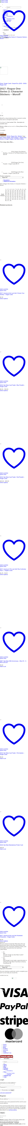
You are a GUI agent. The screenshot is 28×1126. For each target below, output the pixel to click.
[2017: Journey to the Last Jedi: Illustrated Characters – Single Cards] (11, 900)
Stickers (20, 136)
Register (2, 1112)
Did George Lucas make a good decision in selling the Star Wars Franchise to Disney (15, 961)
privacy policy (13, 1110)
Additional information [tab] (9, 181)
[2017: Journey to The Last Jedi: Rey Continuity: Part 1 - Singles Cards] (9, 534)
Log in (12, 1090)
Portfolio (5, 1048)
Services (5, 1050)
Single (7, 139)
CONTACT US (7, 1053)
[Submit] (4, 1063)
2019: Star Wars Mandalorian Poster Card (11, 845)
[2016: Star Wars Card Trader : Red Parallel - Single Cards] (11, 442)
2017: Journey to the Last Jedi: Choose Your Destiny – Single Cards (12, 294)
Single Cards (7, 83)
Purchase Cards (11, 1073)
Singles (11, 139)
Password (3, 1087)
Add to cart (3, 134)
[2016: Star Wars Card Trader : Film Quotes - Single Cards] (11, 718)
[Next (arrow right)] (2, 1117)
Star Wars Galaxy (19, 139)
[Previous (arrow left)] (0, 1117)
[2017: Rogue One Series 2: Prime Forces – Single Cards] (7, 113)
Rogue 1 (16, 137)
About (4, 1046)
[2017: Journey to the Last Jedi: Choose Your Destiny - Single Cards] (9, 258)
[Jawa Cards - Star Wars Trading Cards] (4, 1)
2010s (8, 136)
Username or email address (8, 1082)
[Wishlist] (0, 6)
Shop (1, 83)
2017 (1, 137)
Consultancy (10, 1070)
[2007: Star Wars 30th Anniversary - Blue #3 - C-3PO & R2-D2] (11, 626)
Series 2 (2, 139)
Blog (4, 1047)
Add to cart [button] (3, 666)
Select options (4, 298)
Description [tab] (7, 180)
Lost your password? (5, 1093)
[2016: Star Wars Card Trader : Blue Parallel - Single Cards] (11, 350)
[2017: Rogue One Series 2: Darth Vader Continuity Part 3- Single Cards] (7, 105)
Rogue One (3, 85)
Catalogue (9, 1074)
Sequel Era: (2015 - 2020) (19, 83)
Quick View (3, 290)
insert (12, 137)
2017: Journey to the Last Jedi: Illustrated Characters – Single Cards (11, 936)
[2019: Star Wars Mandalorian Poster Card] (11, 810)
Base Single (6, 137)
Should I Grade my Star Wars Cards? (13, 954)
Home (4, 1044)
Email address (4, 1099)
